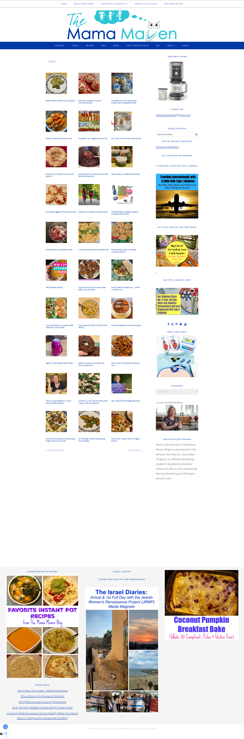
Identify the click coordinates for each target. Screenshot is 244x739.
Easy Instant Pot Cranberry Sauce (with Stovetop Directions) (93, 175)
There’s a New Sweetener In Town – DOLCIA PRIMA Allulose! (59, 402)
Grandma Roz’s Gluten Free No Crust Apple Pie (60, 175)
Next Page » (135, 450)
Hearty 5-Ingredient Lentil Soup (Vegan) (126, 325)
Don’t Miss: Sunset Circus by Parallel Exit (42, 702)
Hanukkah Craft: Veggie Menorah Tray (93, 138)
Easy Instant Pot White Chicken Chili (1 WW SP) (93, 326)
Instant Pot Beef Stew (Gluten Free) (59, 138)
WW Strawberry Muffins (54, 287)
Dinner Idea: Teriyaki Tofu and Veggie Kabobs (125, 440)
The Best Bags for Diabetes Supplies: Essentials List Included (124, 213)
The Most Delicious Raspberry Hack (59, 249)
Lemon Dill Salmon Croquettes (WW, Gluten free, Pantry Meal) (59, 326)
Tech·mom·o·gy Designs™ (145, 729)
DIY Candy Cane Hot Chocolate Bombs (126, 138)
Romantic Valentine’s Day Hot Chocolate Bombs (90, 101)
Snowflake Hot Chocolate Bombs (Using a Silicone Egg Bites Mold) (124, 101)
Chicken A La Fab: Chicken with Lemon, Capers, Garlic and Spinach (93, 402)
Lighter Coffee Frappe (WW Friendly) (59, 363)
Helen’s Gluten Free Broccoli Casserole (60, 100)
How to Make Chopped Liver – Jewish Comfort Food (125, 288)
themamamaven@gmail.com (173, 115)
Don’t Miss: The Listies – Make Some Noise (42, 690)
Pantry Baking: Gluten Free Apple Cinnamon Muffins (123, 250)
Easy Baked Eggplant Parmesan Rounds (61, 212)
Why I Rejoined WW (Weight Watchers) (125, 401)
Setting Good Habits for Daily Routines (93, 212)
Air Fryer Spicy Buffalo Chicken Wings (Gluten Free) (42, 707)
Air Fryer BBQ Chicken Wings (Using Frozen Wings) (92, 440)
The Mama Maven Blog (122, 24)
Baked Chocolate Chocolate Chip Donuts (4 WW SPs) (91, 364)
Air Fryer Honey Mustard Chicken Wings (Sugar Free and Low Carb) (60, 440)
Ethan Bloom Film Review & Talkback (42, 696)
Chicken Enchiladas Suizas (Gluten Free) (94, 249)
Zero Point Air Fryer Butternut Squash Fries (125, 364)
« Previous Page (55, 450)
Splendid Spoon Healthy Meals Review (125, 174)
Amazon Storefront (167, 147)
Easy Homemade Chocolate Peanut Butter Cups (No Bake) (92, 288)
